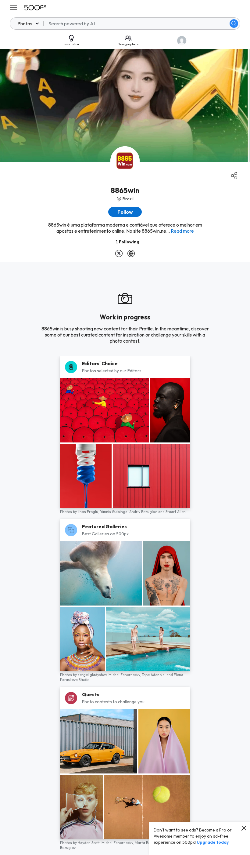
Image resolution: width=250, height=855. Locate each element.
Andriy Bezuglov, (143, 511)
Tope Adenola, (154, 674)
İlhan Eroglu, (89, 511)
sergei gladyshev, (93, 674)
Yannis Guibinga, (114, 511)
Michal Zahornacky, (125, 674)
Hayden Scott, (90, 842)
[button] (234, 23)
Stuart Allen (176, 511)
